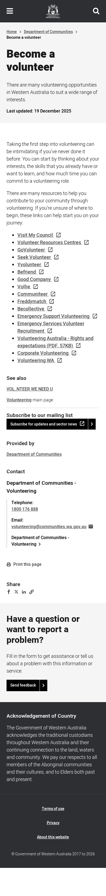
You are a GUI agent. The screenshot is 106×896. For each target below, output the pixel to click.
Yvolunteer (29, 264)
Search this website (96, 11)
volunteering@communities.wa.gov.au (48, 527)
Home (12, 32)
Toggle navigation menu (10, 11)
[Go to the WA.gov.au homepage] (53, 11)
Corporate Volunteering (42, 353)
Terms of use (53, 809)
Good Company (34, 279)
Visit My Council (35, 235)
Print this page (27, 564)
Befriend (26, 272)
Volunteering (19, 400)
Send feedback (23, 685)
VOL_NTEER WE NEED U (30, 389)
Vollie (23, 287)
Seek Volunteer (34, 257)
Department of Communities (48, 32)
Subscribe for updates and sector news (43, 424)
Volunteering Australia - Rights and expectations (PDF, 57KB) (55, 342)
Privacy (53, 823)
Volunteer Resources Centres (49, 242)
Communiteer (32, 294)
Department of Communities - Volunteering (40, 541)
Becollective (30, 309)
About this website (53, 837)
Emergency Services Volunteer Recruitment (50, 327)
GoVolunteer (31, 250)
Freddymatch (31, 301)
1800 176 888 (24, 509)
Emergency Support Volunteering (53, 316)
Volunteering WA (35, 360)
